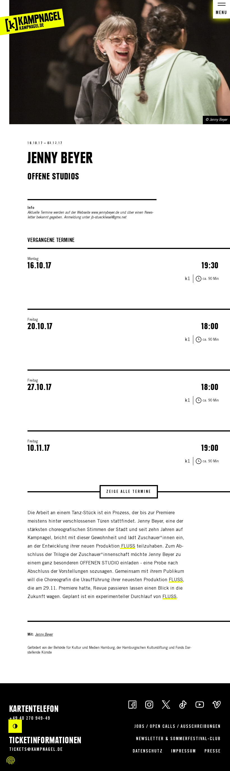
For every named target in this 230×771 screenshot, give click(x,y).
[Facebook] (132, 704)
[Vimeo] (216, 704)
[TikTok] (183, 704)
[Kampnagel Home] (32, 17)
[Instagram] (149, 704)
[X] (166, 704)
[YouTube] (200, 704)
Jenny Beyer (44, 634)
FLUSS (127, 546)
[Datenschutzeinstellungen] (10, 760)
